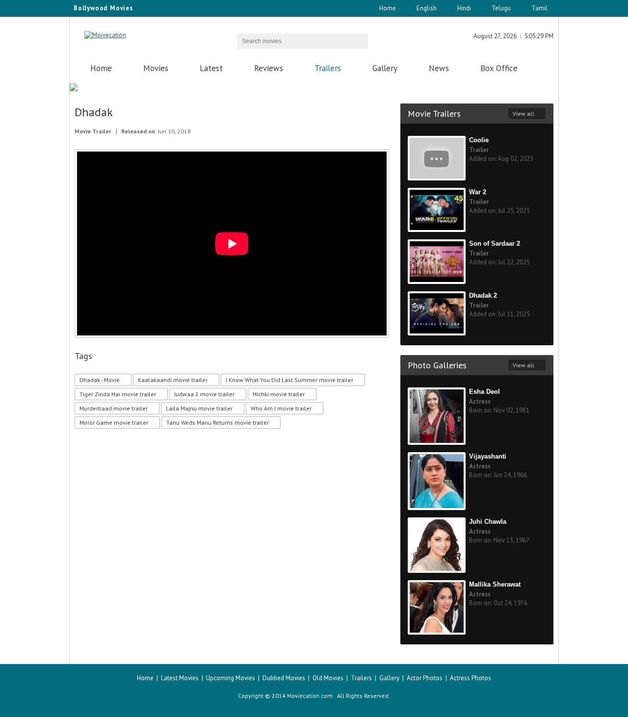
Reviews (268, 68)
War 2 (477, 192)
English (427, 8)
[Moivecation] (105, 35)
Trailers (327, 68)
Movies (155, 68)
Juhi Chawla (487, 521)
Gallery (384, 68)
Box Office (499, 68)
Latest (211, 68)
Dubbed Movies (283, 678)
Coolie (479, 140)
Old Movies (328, 678)
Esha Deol (484, 391)
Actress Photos (470, 678)
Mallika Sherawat (495, 584)
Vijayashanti (487, 456)
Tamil (539, 8)
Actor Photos (425, 678)
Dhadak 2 (483, 295)
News (439, 68)
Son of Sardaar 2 (494, 243)
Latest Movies (180, 678)
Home (387, 8)
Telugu (501, 8)
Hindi (464, 8)
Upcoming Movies (230, 678)
